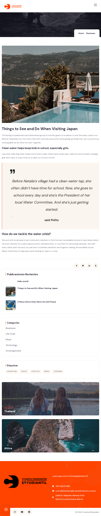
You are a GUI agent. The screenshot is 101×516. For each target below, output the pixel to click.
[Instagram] (15, 512)
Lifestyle (36, 371)
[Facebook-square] (29, 512)
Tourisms (58, 371)
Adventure (12, 371)
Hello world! (22, 281)
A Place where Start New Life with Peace (36, 302)
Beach (24, 371)
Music (9, 339)
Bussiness (90, 33)
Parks (46, 371)
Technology (11, 345)
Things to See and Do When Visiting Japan (37, 288)
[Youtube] (22, 512)
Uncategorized (13, 350)
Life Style (10, 333)
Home (81, 33)
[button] (6, 509)
